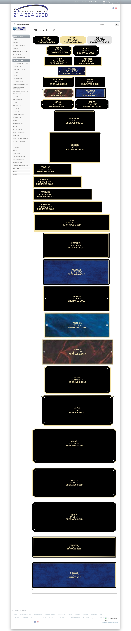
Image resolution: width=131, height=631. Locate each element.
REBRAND (85, 614)
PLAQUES (16, 112)
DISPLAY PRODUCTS (19, 159)
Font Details (63, 617)
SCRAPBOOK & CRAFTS (20, 141)
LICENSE (15, 174)
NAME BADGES (17, 100)
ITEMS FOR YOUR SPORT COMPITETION (20, 93)
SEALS (15, 120)
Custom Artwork (35, 617)
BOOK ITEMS (17, 54)
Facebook (113, 8)
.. (56, 617)
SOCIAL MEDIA (17, 129)
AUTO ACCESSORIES (19, 45)
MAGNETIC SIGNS (75, 617)
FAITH (15, 103)
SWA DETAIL (16, 135)
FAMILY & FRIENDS (19, 156)
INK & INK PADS (18, 81)
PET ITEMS (16, 109)
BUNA (101, 614)
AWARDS (15, 48)
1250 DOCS (94, 614)
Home (76, 2)
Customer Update (48, 617)
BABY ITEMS (16, 153)
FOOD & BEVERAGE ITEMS (21, 63)
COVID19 (16, 147)
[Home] (14, 24)
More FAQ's (86, 617)
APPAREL (16, 42)
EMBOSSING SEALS (19, 57)
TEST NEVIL (103, 617)
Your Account (38, 614)
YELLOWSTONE (17, 162)
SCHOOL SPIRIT (18, 117)
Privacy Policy (61, 614)
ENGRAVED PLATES (19, 60)
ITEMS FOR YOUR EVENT (20, 84)
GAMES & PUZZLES (19, 69)
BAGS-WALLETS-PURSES (20, 51)
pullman (94, 617)
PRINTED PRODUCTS (19, 114)
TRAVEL (15, 150)
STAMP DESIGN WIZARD (20, 138)
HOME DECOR (17, 78)
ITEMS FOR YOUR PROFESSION (18, 88)
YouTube (116, 8)
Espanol (77, 614)
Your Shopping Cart (112, 3)
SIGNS (15, 126)
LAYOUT (15, 171)
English (70, 614)
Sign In (84, 2)
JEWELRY (15, 97)
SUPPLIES (16, 168)
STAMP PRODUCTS (18, 132)
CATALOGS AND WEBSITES (21, 617)
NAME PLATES (17, 106)
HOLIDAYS (16, 75)
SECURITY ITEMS (18, 123)
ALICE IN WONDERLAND (20, 165)
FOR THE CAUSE (18, 66)
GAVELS (15, 72)
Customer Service (94, 2)
